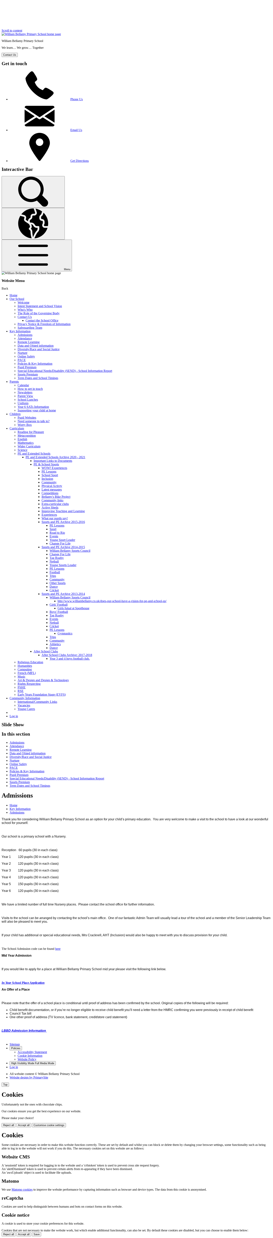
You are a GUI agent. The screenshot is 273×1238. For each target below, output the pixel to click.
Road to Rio (57, 532)
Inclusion (47, 478)
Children (15, 414)
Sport (53, 529)
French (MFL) (27, 673)
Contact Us (25, 317)
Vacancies (24, 705)
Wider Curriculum (29, 446)
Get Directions (79, 160)
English (22, 439)
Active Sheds (50, 507)
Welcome (23, 302)
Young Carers (26, 709)
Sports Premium (28, 374)
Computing (25, 669)
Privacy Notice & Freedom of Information (44, 324)
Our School (17, 299)
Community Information (25, 698)
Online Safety (26, 356)
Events (54, 536)
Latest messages (52, 489)
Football (55, 572)
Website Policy (27, 1059)
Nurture (22, 353)
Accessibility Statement (32, 1052)
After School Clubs (46, 651)
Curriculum (17, 428)
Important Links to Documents (53, 460)
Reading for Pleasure (31, 432)
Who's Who (25, 309)
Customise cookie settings (49, 1125)
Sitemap (15, 1044)
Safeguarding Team (30, 327)
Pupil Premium (27, 367)
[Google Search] (33, 192)
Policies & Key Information (35, 363)
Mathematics (26, 442)
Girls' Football (59, 604)
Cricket (54, 590)
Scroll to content (12, 30)
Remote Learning (29, 342)
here (58, 948)
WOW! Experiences (54, 468)
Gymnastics (65, 633)
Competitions (50, 493)
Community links (52, 500)
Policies (15, 1048)
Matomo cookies (22, 1189)
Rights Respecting (29, 683)
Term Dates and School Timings (38, 378)
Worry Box (25, 424)
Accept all (24, 1125)
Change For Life (60, 543)
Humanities (25, 665)
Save (37, 1234)
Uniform (23, 403)
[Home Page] (31, 34)
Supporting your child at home (37, 410)
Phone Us (76, 99)
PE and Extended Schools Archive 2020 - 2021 (55, 457)
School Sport (50, 475)
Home (13, 295)
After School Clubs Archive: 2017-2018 (67, 655)
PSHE (22, 687)
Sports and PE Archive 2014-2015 (63, 547)
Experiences (49, 514)
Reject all (8, 1125)
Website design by (29, 1077)
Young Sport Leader (62, 540)
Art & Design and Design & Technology (43, 680)
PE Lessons (49, 471)
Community (49, 482)
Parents (14, 381)
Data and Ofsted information (36, 345)
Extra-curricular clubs (55, 504)
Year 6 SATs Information (33, 406)
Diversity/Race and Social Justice (39, 349)
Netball (54, 561)
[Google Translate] (33, 224)
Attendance (25, 338)
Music (21, 676)
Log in (14, 716)
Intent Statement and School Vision (40, 306)
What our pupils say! (55, 518)
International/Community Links (37, 701)
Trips (53, 576)
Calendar (23, 385)
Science (22, 450)
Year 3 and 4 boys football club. (70, 658)
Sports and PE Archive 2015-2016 (63, 522)
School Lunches (28, 399)
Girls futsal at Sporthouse (73, 608)
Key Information (20, 331)
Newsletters (25, 392)
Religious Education (30, 662)
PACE (22, 360)
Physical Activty (52, 486)
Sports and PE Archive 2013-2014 (63, 594)
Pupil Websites (27, 417)
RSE (21, 691)
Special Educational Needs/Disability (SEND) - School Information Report (65, 370)
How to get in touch (30, 388)
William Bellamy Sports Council (70, 550)
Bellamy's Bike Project (56, 496)
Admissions (25, 335)
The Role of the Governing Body (39, 313)
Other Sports (58, 583)
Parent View (25, 396)
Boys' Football (59, 612)
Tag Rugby (57, 558)
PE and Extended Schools (34, 453)
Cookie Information (30, 1055)
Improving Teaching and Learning (63, 511)
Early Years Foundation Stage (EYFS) (42, 694)
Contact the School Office (42, 320)
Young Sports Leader (63, 565)
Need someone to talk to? (34, 421)
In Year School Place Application (23, 982)
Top (5, 1084)
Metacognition (27, 435)
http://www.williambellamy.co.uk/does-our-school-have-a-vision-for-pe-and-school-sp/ (112, 601)
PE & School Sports (46, 464)
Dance (54, 586)
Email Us (76, 130)
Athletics (55, 644)
